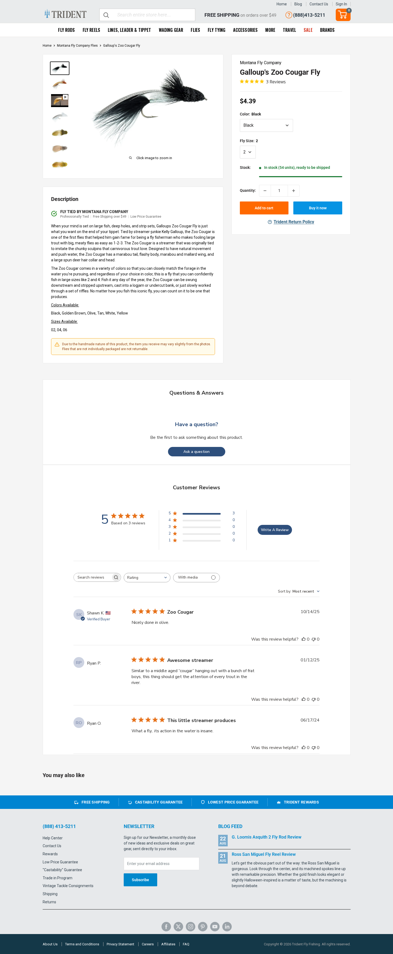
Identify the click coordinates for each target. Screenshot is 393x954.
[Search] (106, 15)
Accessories (245, 30)
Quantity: (248, 191)
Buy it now (318, 208)
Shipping (50, 894)
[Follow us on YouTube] (215, 926)
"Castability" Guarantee (62, 870)
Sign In (341, 4)
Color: (250, 114)
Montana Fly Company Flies (77, 45)
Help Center (53, 838)
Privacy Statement (120, 944)
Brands (327, 30)
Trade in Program (57, 878)
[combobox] (147, 577)
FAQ (186, 944)
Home (282, 4)
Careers (148, 944)
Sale (308, 30)
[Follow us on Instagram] (190, 926)
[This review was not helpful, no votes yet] (313, 639)
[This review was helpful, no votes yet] (303, 639)
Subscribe (140, 880)
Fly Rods (66, 30)
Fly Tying (216, 30)
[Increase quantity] (293, 190)
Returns (49, 902)
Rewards (50, 854)
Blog (298, 4)
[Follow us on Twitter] (178, 926)
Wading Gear (171, 30)
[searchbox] (92, 577)
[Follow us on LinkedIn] (227, 926)
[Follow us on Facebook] (166, 926)
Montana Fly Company (260, 62)
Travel (289, 30)
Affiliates (168, 944)
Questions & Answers (196, 392)
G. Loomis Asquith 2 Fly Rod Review (266, 837)
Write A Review (275, 529)
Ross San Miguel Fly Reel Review (264, 854)
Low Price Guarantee (60, 862)
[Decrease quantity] (265, 190)
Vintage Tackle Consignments (68, 886)
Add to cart (264, 208)
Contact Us (319, 4)
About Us (50, 944)
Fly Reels (91, 30)
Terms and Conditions (82, 944)
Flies (195, 30)
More (270, 30)
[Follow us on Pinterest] (202, 926)
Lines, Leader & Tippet (129, 30)
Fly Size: (249, 141)
